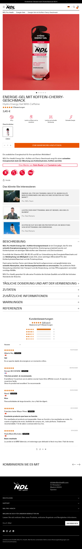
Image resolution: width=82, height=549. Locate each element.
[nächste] (66, 1)
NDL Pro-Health (22, 539)
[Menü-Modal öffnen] (4, 7)
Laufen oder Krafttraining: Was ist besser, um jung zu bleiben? (45, 211)
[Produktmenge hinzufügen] (4, 145)
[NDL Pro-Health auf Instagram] (7, 531)
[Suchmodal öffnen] (74, 7)
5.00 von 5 (46, 323)
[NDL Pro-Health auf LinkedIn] (13, 531)
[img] (9, 350)
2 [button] (40, 449)
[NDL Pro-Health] (10, 7)
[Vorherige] (15, 1)
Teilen (7, 180)
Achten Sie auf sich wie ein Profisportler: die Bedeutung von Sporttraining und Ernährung (46, 226)
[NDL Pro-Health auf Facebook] (4, 531)
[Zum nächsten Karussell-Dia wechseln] (78, 464)
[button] (30, 329)
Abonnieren (72, 523)
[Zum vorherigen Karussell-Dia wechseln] (74, 464)
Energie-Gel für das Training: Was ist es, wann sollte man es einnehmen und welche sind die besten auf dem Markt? (45, 195)
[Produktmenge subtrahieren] (10, 145)
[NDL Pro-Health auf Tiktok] (10, 531)
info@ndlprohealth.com (59, 482)
